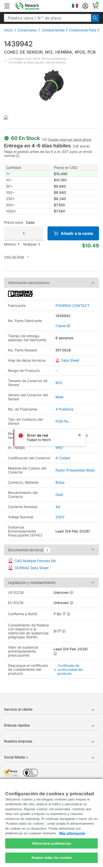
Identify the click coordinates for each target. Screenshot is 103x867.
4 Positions (64, 409)
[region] (51, 823)
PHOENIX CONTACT (73, 306)
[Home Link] (35, 6)
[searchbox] (47, 18)
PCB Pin (62, 421)
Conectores (27, 30)
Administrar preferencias (51, 843)
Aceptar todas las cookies (51, 858)
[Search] (95, 18)
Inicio (8, 30)
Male (60, 397)
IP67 (59, 448)
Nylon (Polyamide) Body (75, 470)
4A (58, 507)
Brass (60, 482)
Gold (59, 494)
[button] (7, 6)
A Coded (63, 458)
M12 (59, 383)
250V (60, 517)
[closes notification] (80, 435)
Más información (72, 833)
